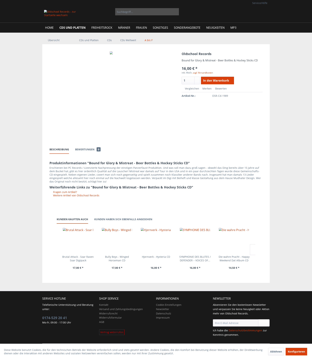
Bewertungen (87, 149)
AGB (101, 322)
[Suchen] (175, 11)
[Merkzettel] (244, 11)
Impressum (163, 317)
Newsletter (162, 309)
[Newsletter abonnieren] (264, 323)
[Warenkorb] (264, 11)
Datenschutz (163, 313)
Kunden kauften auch (72, 219)
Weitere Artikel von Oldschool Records (75, 195)
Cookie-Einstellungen (168, 304)
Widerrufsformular (110, 317)
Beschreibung (59, 149)
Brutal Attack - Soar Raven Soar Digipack (78, 258)
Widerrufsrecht (108, 313)
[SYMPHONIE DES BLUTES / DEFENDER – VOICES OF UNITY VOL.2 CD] (195, 240)
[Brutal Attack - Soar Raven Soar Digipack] (78, 240)
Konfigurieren (296, 351)
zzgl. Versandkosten (203, 72)
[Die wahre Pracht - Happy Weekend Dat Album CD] (234, 240)
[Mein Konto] (253, 11)
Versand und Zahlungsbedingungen (121, 309)
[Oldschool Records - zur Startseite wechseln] (60, 15)
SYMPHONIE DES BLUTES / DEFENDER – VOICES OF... (195, 258)
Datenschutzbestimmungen (245, 330)
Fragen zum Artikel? (64, 192)
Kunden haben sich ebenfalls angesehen (123, 219)
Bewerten (220, 88)
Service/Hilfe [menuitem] (260, 3)
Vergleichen (191, 88)
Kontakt (103, 304)
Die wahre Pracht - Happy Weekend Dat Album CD (234, 258)
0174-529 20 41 (54, 318)
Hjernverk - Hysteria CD (156, 256)
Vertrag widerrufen (111, 332)
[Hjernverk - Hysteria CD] (156, 240)
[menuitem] (147, 11)
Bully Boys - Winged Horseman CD (117, 258)
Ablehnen (276, 351)
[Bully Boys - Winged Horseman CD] (117, 240)
